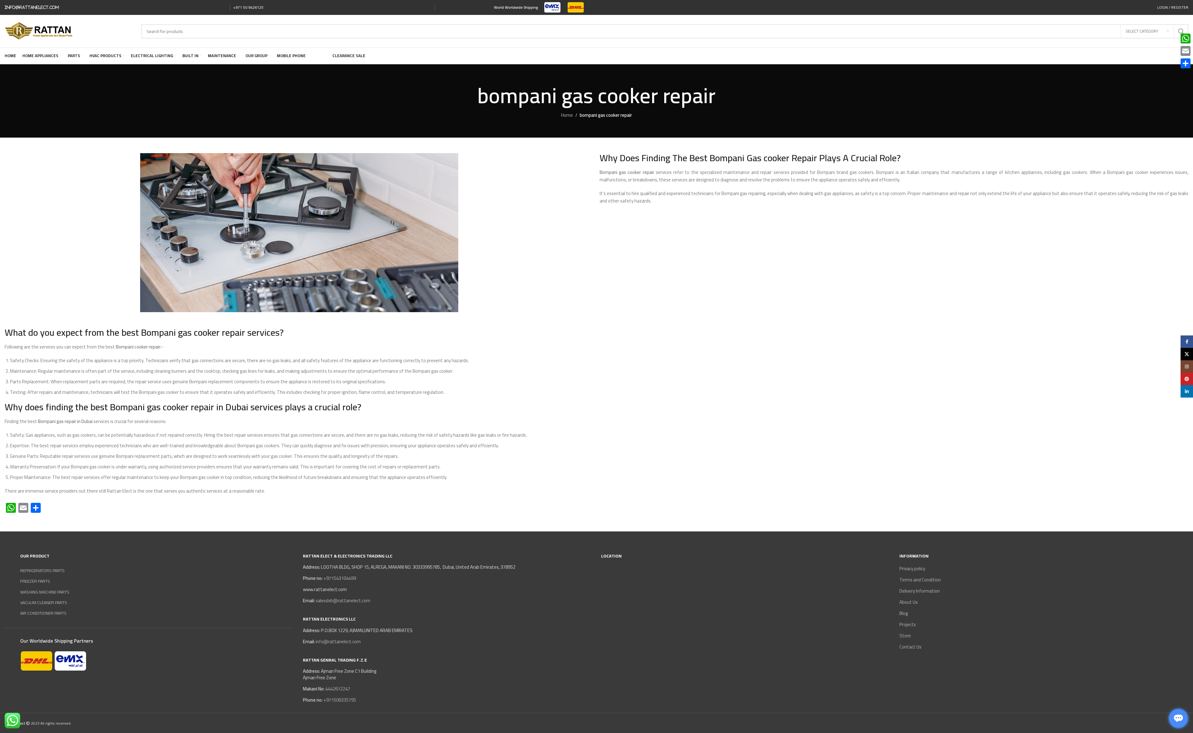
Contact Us (910, 646)
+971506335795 (339, 699)
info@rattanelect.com (32, 7)
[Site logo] (552, 6)
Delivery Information (919, 590)
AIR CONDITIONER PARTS (43, 613)
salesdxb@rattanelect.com (343, 600)
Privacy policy (912, 568)
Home (567, 115)
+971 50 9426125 (248, 7)
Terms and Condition (920, 579)
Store (905, 635)
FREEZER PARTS (35, 581)
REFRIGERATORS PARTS (42, 571)
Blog (903, 613)
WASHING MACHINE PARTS (44, 592)
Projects (907, 624)
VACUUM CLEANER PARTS (43, 603)
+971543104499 (339, 578)
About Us (908, 602)
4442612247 (337, 688)
